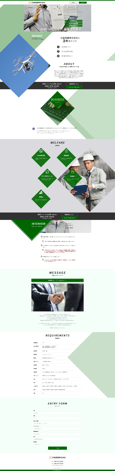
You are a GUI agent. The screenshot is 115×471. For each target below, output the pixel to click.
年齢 (34, 415)
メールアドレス (36, 426)
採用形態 (35, 441)
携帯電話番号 (35, 431)
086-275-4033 (52, 86)
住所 (34, 436)
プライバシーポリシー (57, 468)
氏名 (34, 410)
